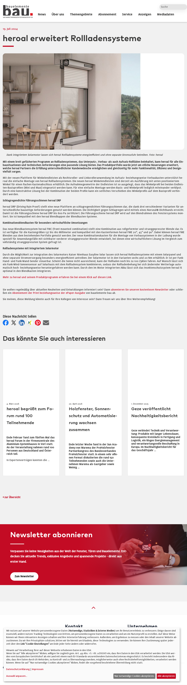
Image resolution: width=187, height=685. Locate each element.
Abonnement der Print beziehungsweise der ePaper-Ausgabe (48, 293)
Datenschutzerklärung (18, 669)
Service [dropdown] (127, 14)
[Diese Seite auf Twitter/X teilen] (14, 323)
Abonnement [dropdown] (107, 14)
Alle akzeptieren (166, 676)
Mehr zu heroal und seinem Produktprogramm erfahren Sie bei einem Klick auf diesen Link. (57, 277)
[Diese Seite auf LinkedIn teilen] (22, 323)
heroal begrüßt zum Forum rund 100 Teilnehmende (30, 416)
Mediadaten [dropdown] (165, 14)
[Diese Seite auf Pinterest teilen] (38, 323)
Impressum (37, 669)
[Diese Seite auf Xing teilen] (30, 323)
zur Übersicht (12, 497)
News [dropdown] (42, 14)
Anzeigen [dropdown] (144, 14)
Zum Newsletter (24, 576)
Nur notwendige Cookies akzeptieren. (134, 676)
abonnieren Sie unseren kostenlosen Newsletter (140, 289)
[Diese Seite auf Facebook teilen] (6, 323)
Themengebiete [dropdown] (81, 14)
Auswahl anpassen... (16, 676)
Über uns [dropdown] (58, 14)
